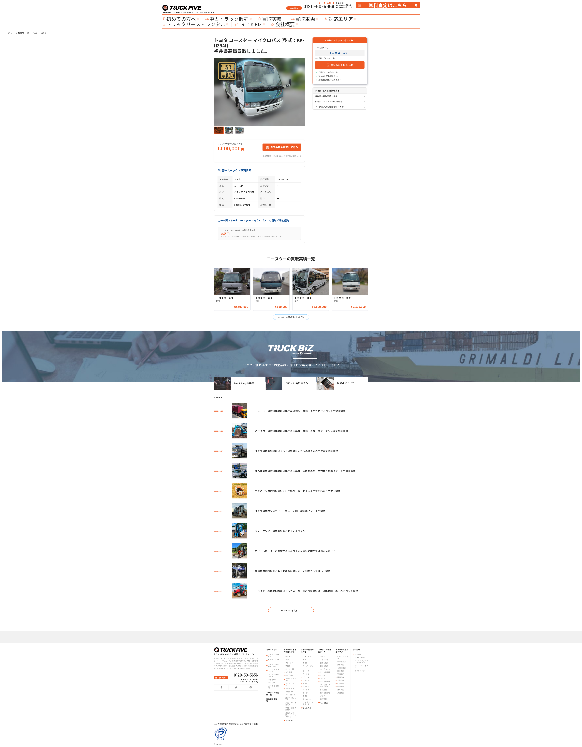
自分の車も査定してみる (284, 147)
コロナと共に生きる (296, 383)
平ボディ (288, 656)
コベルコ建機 (325, 693)
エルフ (305, 663)
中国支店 (340, 683)
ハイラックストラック (308, 703)
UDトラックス (325, 669)
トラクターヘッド (290, 679)
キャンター (307, 674)
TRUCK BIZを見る (289, 610)
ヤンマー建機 (325, 681)
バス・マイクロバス (290, 704)
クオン (305, 696)
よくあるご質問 (273, 687)
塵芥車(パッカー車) (290, 699)
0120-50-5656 (318, 6)
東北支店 (340, 665)
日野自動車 (324, 663)
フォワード (307, 656)
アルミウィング (290, 684)
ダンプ (287, 660)
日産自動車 (324, 666)
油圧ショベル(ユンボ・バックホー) (290, 715)
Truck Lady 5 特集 (244, 383)
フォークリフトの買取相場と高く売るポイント (281, 531)
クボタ (322, 696)
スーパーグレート (308, 667)
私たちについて (273, 660)
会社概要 (285, 24)
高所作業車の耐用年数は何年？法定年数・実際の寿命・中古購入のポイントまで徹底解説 (305, 471)
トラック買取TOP (273, 655)
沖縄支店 (340, 693)
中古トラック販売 (229, 19)
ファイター (307, 671)
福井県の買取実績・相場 (326, 96)
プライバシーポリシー (361, 667)
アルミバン (289, 688)
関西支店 (340, 677)
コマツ (322, 678)
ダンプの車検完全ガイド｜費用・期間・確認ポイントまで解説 (290, 511)
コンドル (306, 693)
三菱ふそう (324, 660)
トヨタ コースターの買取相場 (328, 101)
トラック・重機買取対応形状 (290, 651)
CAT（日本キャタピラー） (325, 686)
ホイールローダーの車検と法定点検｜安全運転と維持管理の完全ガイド (295, 551)
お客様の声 (272, 680)
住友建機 (323, 690)
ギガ (304, 660)
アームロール (290, 695)
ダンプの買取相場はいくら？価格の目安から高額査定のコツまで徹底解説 (296, 451)
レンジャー (307, 680)
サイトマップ (360, 671)
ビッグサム (307, 690)
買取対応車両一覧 (272, 700)
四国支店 (340, 686)
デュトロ (306, 683)
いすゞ (322, 656)
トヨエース (307, 699)
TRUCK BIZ (250, 24)
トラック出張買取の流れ (273, 665)
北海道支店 (341, 662)
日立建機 (323, 699)
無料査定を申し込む (342, 65)
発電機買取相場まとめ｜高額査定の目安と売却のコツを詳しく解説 (292, 571)
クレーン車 (289, 663)
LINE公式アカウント (273, 670)
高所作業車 (289, 675)
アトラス (306, 686)
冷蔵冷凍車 (289, 692)
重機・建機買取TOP (290, 709)
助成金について (346, 383)
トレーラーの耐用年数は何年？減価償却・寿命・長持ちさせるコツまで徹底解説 (300, 410)
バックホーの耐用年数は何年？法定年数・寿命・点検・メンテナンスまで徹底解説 (301, 430)
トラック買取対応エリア (342, 651)
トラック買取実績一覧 (272, 694)
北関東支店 (341, 668)
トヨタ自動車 (325, 672)
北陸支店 (340, 680)
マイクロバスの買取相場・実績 (329, 107)
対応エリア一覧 (342, 657)
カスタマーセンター (273, 675)
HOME (9, 33)
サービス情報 (360, 657)
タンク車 (288, 672)
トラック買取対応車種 (307, 651)
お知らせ (271, 683)
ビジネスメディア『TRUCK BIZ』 (361, 662)
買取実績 (272, 19)
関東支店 (340, 671)
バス (35, 33)
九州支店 (340, 690)
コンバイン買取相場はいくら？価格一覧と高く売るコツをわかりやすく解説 (297, 491)
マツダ (322, 675)
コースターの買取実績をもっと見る (291, 317)
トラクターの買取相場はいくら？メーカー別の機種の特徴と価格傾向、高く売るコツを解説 (306, 591)
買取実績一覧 (22, 33)
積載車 (287, 666)
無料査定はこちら (388, 5)
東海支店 (340, 674)
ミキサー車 (289, 669)
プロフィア (307, 677)
